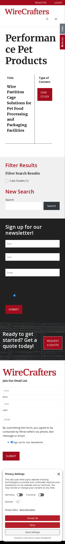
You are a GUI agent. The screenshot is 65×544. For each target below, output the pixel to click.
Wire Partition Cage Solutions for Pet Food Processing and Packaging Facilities (19, 108)
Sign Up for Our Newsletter (31, 295)
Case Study (45, 94)
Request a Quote (53, 343)
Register (40, 2)
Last (7, 263)
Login (58, 2)
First (7, 250)
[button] (47, 19)
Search (9, 199)
